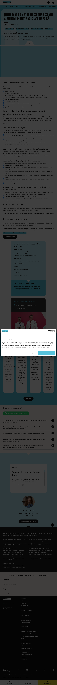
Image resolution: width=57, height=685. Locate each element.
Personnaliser (27, 353)
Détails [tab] (28, 335)
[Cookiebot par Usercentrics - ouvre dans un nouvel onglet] (49, 331)
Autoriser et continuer (46, 353)
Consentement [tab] (9, 335)
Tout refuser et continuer (10, 353)
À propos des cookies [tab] (47, 335)
